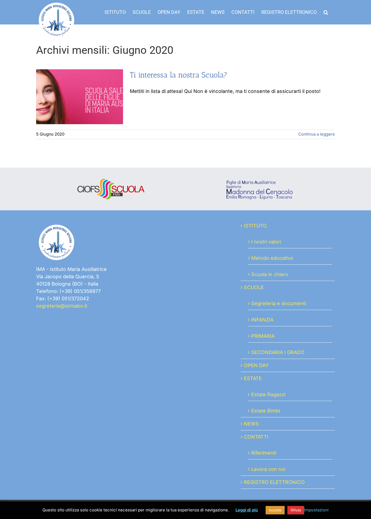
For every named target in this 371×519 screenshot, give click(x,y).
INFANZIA (262, 320)
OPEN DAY (256, 365)
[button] (325, 12)
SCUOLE (254, 287)
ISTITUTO (255, 226)
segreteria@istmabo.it (61, 306)
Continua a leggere (316, 134)
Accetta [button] (275, 510)
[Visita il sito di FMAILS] (260, 182)
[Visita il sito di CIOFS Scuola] (110, 182)
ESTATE (253, 378)
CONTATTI (256, 437)
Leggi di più (246, 509)
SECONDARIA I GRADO (277, 352)
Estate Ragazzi (268, 394)
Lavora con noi (268, 469)
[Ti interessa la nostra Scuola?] (79, 96)
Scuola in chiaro (269, 274)
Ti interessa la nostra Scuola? (178, 74)
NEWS (251, 424)
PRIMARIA (263, 336)
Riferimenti (263, 453)
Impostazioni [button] (316, 509)
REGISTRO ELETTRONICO (274, 482)
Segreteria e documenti (278, 303)
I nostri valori (266, 242)
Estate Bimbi (265, 411)
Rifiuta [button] (296, 510)
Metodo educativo (272, 258)
